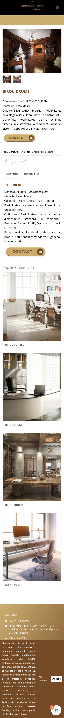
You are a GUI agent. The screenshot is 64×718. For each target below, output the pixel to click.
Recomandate (46, 151)
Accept (56, 678)
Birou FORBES (14, 344)
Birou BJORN (14, 505)
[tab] (12, 173)
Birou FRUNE (14, 424)
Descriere (12, 173)
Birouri (35, 151)
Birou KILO (12, 585)
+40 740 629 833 (18, 637)
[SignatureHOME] (32, 7)
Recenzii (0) (31, 173)
